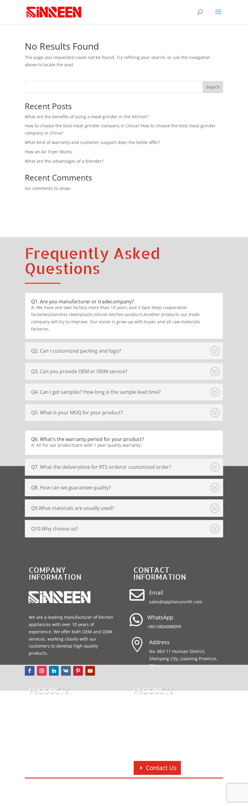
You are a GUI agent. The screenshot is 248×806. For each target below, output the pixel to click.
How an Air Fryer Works (48, 152)
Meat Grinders (157, 726)
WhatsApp (160, 617)
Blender (44, 716)
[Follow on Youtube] (90, 671)
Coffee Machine (53, 745)
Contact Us (161, 768)
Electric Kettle (51, 736)
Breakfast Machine (162, 736)
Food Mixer (153, 706)
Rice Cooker (49, 726)
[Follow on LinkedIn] (54, 671)
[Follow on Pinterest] (78, 671)
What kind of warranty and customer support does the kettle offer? (92, 142)
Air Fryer (45, 706)
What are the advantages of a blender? (64, 161)
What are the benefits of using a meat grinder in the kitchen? (86, 116)
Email (156, 592)
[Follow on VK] (66, 671)
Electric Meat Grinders (166, 716)
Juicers (147, 745)
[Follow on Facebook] (29, 671)
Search (213, 87)
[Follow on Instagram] (42, 671)
